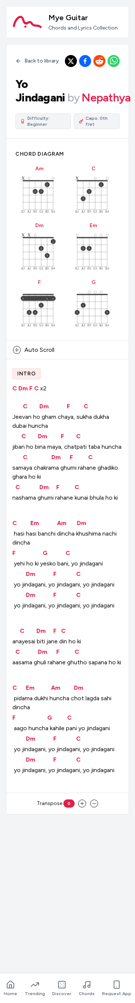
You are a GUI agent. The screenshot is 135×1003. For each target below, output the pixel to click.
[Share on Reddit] (99, 61)
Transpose (53, 803)
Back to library (41, 61)
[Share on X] (71, 61)
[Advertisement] (67, 887)
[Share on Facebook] (85, 61)
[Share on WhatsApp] (114, 61)
